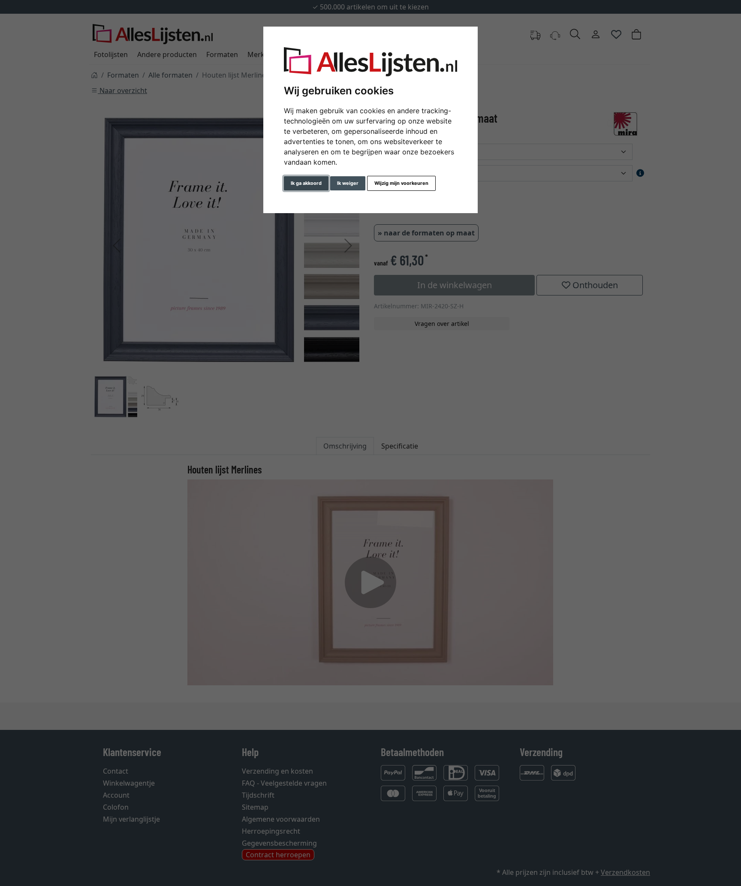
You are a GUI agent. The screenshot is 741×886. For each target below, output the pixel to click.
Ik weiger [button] (347, 183)
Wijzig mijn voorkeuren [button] (401, 183)
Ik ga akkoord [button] (306, 183)
